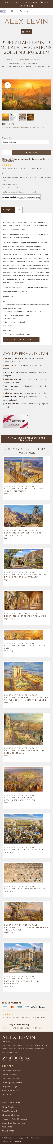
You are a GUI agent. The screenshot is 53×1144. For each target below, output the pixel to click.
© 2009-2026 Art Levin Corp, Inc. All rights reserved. (20, 1138)
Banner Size (7, 138)
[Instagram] (10, 1058)
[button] (26, 31)
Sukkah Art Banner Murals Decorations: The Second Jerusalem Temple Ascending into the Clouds (26, 697)
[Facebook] (4, 1058)
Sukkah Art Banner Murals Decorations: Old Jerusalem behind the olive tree (26, 927)
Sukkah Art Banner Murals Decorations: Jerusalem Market (23, 848)
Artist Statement (9, 1111)
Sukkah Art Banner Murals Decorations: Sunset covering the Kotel (25, 645)
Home (9, 60)
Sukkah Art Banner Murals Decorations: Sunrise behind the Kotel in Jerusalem (24, 750)
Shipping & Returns (10, 1115)
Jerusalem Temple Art (12, 1078)
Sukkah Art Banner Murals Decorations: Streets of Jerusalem (26, 615)
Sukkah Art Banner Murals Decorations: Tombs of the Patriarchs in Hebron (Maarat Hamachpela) (22, 979)
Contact (18, 1142)
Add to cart (32, 153)
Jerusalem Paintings (11, 1071)
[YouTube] (27, 1058)
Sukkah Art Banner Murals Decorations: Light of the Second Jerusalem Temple (24, 488)
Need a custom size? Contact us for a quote (19, 192)
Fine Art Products (10, 1090)
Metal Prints (7, 1127)
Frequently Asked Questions (14, 1119)
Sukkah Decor (11, 184)
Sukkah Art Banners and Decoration (23, 63)
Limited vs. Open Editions (13, 1123)
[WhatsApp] (21, 1058)
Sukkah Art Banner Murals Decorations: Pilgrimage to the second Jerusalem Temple (23, 797)
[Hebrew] (5, 11)
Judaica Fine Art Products (29, 60)
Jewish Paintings (9, 1075)
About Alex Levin (9, 1107)
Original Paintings (9, 1086)
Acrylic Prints (8, 1131)
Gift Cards (6, 1094)
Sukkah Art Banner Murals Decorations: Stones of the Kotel (25, 887)
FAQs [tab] (18, 210)
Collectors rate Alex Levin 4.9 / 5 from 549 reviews (24, 1016)
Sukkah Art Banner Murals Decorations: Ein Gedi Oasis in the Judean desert (25, 532)
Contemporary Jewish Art (13, 1082)
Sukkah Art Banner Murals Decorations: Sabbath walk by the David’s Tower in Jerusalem (25, 574)
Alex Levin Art (14, 188)
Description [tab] (7, 210)
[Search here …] (12, 11)
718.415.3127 (7, 1142)
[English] (1, 11)
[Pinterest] (16, 1058)
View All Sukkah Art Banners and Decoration (26, 438)
